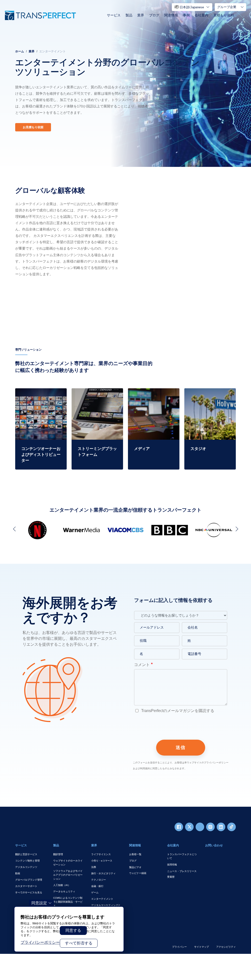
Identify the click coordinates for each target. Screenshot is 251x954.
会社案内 (201, 15)
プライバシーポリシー (40, 942)
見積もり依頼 (223, 15)
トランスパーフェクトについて (182, 856)
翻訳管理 (58, 854)
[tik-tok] (231, 827)
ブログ (154, 15)
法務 (93, 867)
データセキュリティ (64, 891)
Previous (15, 528)
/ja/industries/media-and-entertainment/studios (205, 394)
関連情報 (171, 15)
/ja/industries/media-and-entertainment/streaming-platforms (93, 397)
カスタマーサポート (26, 886)
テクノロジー (98, 879)
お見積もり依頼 (33, 127)
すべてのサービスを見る (28, 892)
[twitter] (189, 827)
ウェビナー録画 (137, 873)
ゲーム (95, 892)
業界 (140, 15)
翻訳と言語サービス (26, 854)
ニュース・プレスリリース (182, 871)
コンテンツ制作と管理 (27, 860)
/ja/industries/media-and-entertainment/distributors (37, 394)
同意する (73, 930)
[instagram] (210, 827)
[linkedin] (221, 827)
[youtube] (200, 827)
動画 (17, 873)
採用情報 (172, 864)
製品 (129, 15)
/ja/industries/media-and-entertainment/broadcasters (151, 394)
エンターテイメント (102, 898)
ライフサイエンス (101, 854)
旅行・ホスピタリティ (103, 873)
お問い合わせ (214, 845)
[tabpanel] (125, 83)
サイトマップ (201, 946)
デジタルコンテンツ (26, 867)
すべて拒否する (78, 943)
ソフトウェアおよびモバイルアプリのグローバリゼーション (68, 875)
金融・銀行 (97, 886)
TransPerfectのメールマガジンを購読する (177, 711)
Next (235, 528)
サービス (114, 15)
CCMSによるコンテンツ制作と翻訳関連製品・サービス (68, 902)
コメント (142, 665)
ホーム (19, 51)
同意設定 (39, 903)
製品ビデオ (135, 867)
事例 (186, 15)
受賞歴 (171, 876)
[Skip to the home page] (40, 15)
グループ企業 (226, 7)
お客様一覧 (135, 854)
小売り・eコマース (101, 860)
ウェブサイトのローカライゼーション (68, 862)
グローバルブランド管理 (28, 879)
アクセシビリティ (226, 946)
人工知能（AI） (61, 885)
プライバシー (179, 946)
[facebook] (179, 827)
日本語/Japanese (192, 7)
